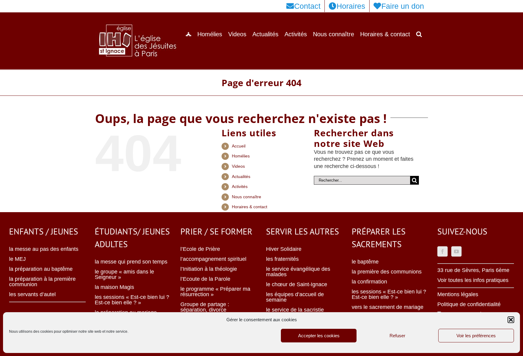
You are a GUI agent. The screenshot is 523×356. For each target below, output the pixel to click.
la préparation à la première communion (42, 281)
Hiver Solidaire (283, 249)
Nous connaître (246, 196)
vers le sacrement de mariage (387, 307)
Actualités (241, 176)
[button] (511, 320)
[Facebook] (442, 251)
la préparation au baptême (41, 269)
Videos (238, 166)
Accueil (238, 146)
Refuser (397, 335)
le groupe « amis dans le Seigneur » (124, 274)
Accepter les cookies (319, 335)
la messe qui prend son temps (131, 261)
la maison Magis (114, 287)
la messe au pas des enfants (43, 249)
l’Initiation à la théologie (208, 269)
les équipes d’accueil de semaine (295, 297)
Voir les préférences (476, 335)
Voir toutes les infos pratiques (472, 280)
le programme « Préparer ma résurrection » (215, 291)
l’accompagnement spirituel (213, 259)
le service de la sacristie (295, 309)
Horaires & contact (249, 206)
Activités (240, 186)
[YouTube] (456, 251)
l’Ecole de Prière (200, 249)
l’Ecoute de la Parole (205, 279)
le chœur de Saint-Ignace (296, 284)
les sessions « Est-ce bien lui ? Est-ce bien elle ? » (132, 299)
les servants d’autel (32, 294)
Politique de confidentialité (469, 304)
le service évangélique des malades (298, 271)
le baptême (365, 261)
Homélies (241, 156)
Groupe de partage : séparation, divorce (204, 307)
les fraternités (282, 259)
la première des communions (387, 271)
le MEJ (17, 259)
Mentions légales (457, 294)
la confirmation (369, 281)
